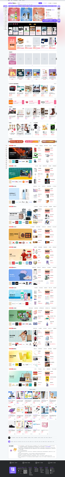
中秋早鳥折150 (44, 226)
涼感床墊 (12, 441)
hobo (27, 4)
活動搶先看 (45, 287)
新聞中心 (53, 468)
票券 (26, 441)
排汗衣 (24, 441)
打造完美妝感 (41, 287)
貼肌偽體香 (54, 287)
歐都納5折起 (44, 267)
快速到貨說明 (47, 472)
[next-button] (56, 142)
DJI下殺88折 (54, 186)
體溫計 (46, 441)
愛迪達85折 (39, 267)
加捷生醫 (50, 247)
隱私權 (30, 471)
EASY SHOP (24, 4)
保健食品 (42, 437)
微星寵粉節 (41, 145)
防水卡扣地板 (45, 206)
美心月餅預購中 (32, 226)
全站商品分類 (47, 473)
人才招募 (41, 471)
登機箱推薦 (54, 328)
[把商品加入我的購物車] (14, 404)
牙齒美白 (22, 437)
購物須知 (30, 473)
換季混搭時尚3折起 (20, 4)
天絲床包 (15, 441)
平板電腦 (49, 437)
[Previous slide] (8, 395)
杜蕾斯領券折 (54, 247)
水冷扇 (22, 441)
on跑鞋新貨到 (54, 267)
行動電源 (48, 441)
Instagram (53, 471)
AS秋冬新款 (45, 328)
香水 (51, 437)
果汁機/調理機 (25, 437)
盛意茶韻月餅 (49, 226)
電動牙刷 (44, 441)
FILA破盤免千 (49, 267)
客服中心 (41, 468)
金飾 (41, 441)
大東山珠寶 (45, 348)
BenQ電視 (36, 165)
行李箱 (28, 441)
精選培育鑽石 (50, 348)
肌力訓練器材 (35, 437)
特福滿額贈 (50, 206)
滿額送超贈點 (40, 247)
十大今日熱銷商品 (13, 437)
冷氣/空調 (17, 437)
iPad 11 (39, 186)
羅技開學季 (54, 145)
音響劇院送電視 (45, 165)
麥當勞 (31, 4)
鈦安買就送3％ (36, 206)
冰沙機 (35, 441)
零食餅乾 (32, 437)
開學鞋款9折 (34, 267)
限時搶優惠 (35, 287)
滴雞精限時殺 (45, 247)
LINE (52, 472)
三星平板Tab (43, 186)
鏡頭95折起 (35, 186)
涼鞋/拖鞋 (46, 437)
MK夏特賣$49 (40, 348)
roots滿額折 (40, 328)
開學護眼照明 (54, 165)
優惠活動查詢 (36, 471)
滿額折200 (54, 206)
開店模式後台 (47, 471)
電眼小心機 (50, 287)
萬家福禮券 (54, 348)
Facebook (53, 470)
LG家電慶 (49, 165)
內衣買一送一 (50, 328)
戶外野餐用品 (29, 437)
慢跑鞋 (51, 441)
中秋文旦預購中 (38, 226)
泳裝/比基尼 (39, 437)
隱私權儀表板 (31, 474)
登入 (45, 3)
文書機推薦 (36, 145)
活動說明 (55, 83)
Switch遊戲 (19, 441)
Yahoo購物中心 (12, 3)
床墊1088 (40, 206)
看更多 (55, 23)
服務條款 (30, 472)
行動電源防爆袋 (49, 186)
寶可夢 (37, 441)
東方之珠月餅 (54, 226)
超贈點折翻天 (36, 468)
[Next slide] (15, 395)
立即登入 (53, 9)
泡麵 (44, 437)
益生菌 (39, 441)
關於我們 (30, 468)
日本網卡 (31, 441)
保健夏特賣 (35, 247)
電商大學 (46, 468)
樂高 (16, 441)
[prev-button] (8, 142)
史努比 (29, 4)
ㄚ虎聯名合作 (42, 472)
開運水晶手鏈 (35, 328)
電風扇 (40, 165)
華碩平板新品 (46, 145)
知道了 (55, 20)
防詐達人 (50, 145)
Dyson (33, 441)
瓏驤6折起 (35, 348)
